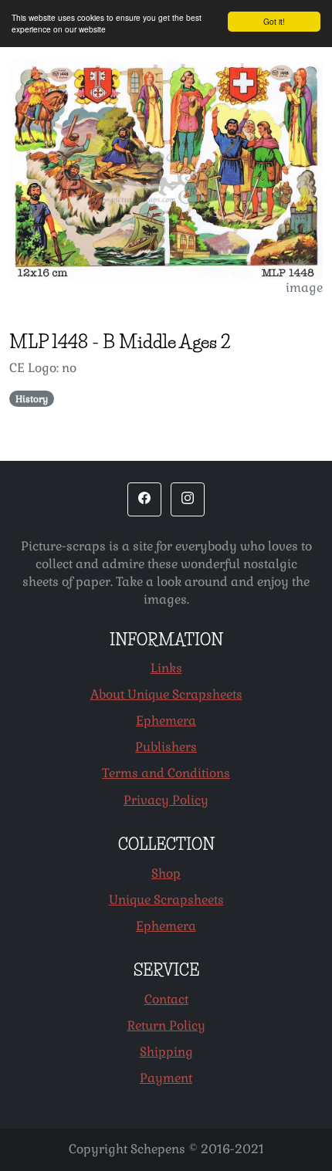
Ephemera (166, 720)
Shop (166, 873)
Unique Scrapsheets (166, 900)
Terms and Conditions (166, 773)
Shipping (166, 1052)
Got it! (274, 21)
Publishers (166, 747)
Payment (166, 1078)
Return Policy (166, 1025)
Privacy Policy (166, 800)
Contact (166, 999)
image (304, 287)
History (31, 399)
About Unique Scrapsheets (166, 694)
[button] (144, 499)
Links (166, 668)
